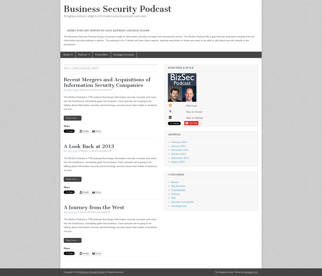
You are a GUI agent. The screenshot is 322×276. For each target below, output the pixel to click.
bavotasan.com (251, 272)
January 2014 (178, 146)
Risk (173, 198)
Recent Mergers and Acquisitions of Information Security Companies (107, 82)
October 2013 (178, 154)
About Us (68, 54)
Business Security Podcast (118, 9)
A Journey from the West (94, 207)
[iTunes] (170, 112)
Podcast (82, 54)
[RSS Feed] (170, 105)
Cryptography (178, 190)
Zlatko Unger (72, 90)
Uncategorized (179, 206)
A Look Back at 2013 (89, 146)
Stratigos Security (124, 54)
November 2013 (179, 150)
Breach (175, 182)
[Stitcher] (170, 118)
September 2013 (180, 158)
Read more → (72, 118)
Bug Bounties (178, 186)
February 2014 (179, 142)
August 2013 (178, 161)
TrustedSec (101, 54)
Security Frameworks (182, 202)
